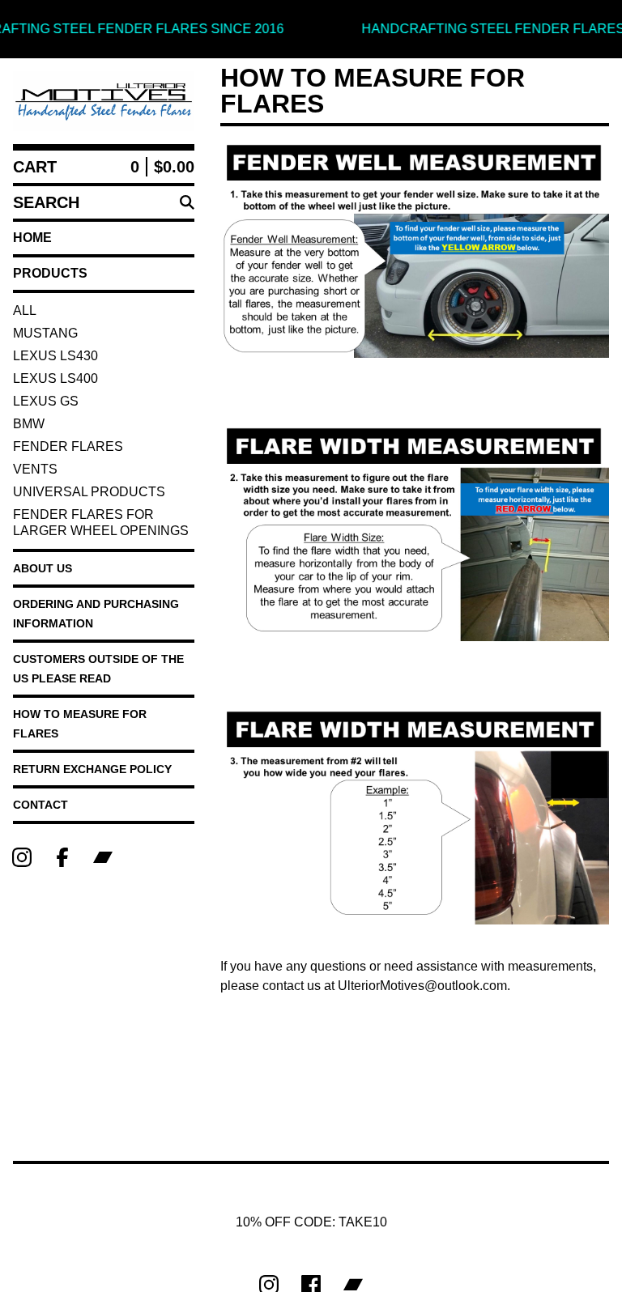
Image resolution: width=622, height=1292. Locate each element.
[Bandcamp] (103, 857)
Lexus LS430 (55, 356)
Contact (40, 804)
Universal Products (89, 492)
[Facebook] (62, 857)
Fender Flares (68, 446)
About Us (42, 568)
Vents (35, 469)
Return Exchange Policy (92, 769)
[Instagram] (22, 857)
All (24, 310)
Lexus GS (46, 401)
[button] (311, 29)
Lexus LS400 (55, 378)
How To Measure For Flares (80, 724)
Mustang (45, 333)
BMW (29, 424)
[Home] (103, 101)
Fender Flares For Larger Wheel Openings (101, 523)
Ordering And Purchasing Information (96, 613)
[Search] (187, 202)
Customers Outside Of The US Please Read (98, 668)
